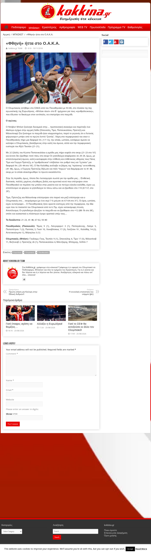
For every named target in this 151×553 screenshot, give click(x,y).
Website (10, 399)
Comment (12, 353)
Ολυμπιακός (30, 253)
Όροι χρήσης (110, 535)
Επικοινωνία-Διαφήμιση (115, 533)
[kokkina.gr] (75, 11)
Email (9, 390)
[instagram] (121, 42)
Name (10, 380)
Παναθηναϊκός (43, 253)
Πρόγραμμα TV (116, 27)
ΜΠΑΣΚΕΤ (18, 34)
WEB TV (82, 27)
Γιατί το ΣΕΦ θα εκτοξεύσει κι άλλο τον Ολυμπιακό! (81, 326)
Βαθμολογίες (135, 27)
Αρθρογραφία (67, 27)
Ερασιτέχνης (49, 27)
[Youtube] (116, 42)
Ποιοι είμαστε (110, 530)
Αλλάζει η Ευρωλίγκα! (49, 323)
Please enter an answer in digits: (22, 409)
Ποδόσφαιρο (18, 27)
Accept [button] (130, 549)
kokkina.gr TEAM (15, 48)
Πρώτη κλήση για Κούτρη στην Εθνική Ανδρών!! (23, 292)
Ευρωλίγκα (17, 253)
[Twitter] (111, 42)
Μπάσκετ (34, 27)
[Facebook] (105, 42)
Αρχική (6, 27)
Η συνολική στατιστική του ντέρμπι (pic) (81, 292)
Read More (141, 549)
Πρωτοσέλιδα (97, 27)
